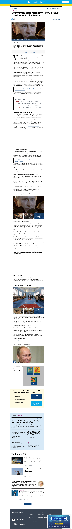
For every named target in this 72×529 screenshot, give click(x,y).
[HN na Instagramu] (20, 519)
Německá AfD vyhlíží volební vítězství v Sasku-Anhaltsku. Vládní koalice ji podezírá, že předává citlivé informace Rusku (33, 434)
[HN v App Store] (22, 524)
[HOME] (10, 5)
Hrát (30, 373)
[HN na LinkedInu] (22, 519)
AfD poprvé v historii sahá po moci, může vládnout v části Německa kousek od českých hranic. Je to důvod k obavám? (18, 435)
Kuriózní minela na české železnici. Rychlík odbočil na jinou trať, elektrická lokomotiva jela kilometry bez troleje (33, 459)
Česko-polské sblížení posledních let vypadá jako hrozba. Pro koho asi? (33, 445)
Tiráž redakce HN (31, 514)
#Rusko (15, 340)
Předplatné (66, 1)
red (16, 18)
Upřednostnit (33, 52)
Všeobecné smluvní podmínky (42, 517)
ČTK (17, 18)
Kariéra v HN (31, 517)
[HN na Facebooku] (19, 519)
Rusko (19, 416)
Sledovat (25, 52)
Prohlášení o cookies (41, 514)
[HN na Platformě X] (17, 519)
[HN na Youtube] (25, 519)
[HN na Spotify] (23, 519)
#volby (26, 340)
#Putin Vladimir (20, 340)
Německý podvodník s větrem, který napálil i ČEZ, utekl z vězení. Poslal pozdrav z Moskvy (32, 470)
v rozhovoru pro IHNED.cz (33, 126)
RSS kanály (51, 517)
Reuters (29, 39)
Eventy (50, 514)
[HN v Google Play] (15, 524)
